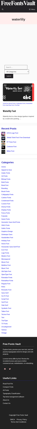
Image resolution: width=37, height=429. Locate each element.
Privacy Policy (22, 419)
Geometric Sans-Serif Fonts (10, 222)
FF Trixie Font (11, 142)
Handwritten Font (7, 237)
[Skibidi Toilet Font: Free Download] (3, 138)
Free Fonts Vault (22, 415)
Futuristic (4, 216)
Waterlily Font (9, 111)
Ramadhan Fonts (7, 280)
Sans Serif (4, 293)
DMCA (12, 419)
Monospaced (5, 259)
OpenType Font (10, 105)
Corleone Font (11, 146)
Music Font (5, 268)
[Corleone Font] (3, 147)
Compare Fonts (8, 387)
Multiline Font (6, 265)
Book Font (4, 185)
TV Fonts (4, 323)
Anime (3, 167)
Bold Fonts (5, 182)
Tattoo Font (5, 311)
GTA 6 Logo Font (12, 133)
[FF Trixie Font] (3, 143)
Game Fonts (5, 219)
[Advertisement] (18, 44)
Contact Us (6, 403)
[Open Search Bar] (2, 9)
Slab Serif (4, 305)
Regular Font (5, 283)
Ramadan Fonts (6, 277)
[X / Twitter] (10, 369)
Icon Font (4, 250)
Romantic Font (6, 290)
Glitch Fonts (5, 225)
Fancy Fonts (5, 213)
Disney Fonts (5, 207)
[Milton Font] (3, 152)
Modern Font (5, 256)
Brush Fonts (12, 103)
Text (2, 317)
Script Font (5, 103)
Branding (4, 188)
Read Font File (8, 384)
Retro (3, 287)
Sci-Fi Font (5, 296)
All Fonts (6, 390)
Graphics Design (7, 231)
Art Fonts (4, 176)
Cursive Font (5, 204)
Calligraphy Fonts (20, 103)
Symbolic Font (6, 308)
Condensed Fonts (7, 200)
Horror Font (5, 244)
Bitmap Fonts (5, 179)
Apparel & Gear (6, 170)
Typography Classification (11, 393)
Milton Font (10, 151)
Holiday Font (5, 240)
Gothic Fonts (5, 228)
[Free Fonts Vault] (18, 3)
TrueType (17, 105)
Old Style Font (6, 271)
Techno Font (5, 314)
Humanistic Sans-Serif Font (10, 247)
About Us (6, 400)
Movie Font (5, 262)
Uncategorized (6, 327)
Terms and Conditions (18, 422)
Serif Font (4, 302)
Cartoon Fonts (6, 197)
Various (4, 330)
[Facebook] (5, 369)
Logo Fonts (5, 253)
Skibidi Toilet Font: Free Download (18, 137)
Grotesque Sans (6, 234)
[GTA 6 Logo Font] (3, 134)
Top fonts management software (13, 397)
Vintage (4, 333)
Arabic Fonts (5, 173)
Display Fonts (6, 210)
